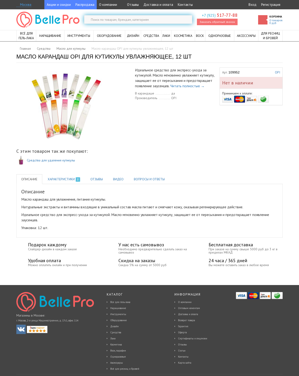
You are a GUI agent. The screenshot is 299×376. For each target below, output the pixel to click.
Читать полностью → (187, 86)
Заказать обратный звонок (217, 22)
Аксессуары (116, 362)
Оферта (182, 332)
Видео (118, 179)
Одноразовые (118, 356)
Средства (115, 332)
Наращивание (118, 308)
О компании (108, 4)
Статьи (181, 350)
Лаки (113, 338)
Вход (252, 4)
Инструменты (118, 314)
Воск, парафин (118, 350)
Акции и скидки (59, 4)
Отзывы (132, 4)
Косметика (116, 344)
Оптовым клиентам (189, 308)
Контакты (185, 4)
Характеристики (63, 179)
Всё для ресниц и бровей (124, 368)
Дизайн (114, 326)
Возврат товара (186, 320)
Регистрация (270, 4)
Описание (29, 179)
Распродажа (84, 4)
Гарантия (183, 326)
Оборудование (118, 320)
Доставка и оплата (158, 4)
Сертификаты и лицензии (192, 338)
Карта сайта (184, 362)
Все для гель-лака (120, 302)
